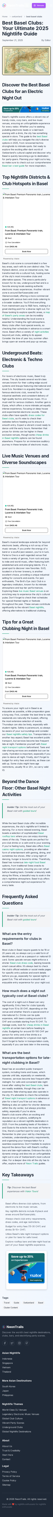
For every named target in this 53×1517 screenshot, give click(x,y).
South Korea (8, 1386)
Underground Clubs (12, 1427)
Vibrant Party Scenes (13, 1422)
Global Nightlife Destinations (16, 1431)
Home (4, 16)
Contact (6, 1459)
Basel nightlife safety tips (19, 734)
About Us (7, 1446)
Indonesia (7, 1358)
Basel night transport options (20, 1098)
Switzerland (29, 1303)
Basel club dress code (21, 963)
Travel (7, 1303)
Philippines (7, 1395)
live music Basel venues (31, 591)
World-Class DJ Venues (14, 1409)
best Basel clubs (34, 1085)
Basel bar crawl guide (13, 165)
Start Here (7, 1455)
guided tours (29, 811)
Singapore (7, 1363)
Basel (40, 1303)
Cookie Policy (9, 1480)
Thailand (6, 1371)
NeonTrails (15, 5)
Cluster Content (11, 1307)
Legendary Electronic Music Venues (20, 1414)
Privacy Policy (9, 1471)
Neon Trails (32, 1163)
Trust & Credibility (11, 1450)
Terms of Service (11, 1476)
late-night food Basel (34, 862)
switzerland (17, 16)
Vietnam (6, 1367)
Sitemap (6, 1484)
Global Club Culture (12, 1418)
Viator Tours (31, 1191)
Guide (16, 1303)
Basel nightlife (36, 607)
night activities (42, 331)
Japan (5, 1390)
